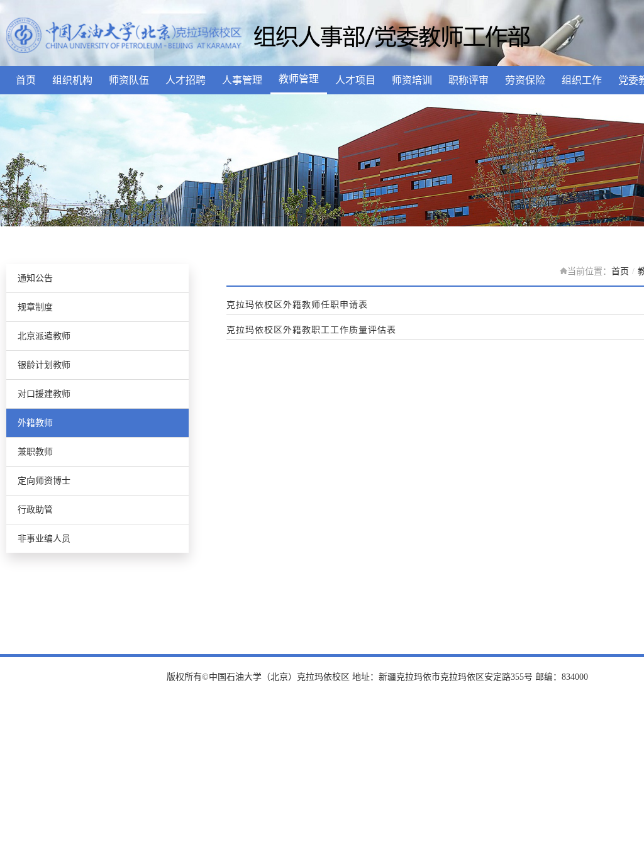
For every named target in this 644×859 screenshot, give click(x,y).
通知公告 (35, 278)
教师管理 (299, 79)
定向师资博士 (44, 480)
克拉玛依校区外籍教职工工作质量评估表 (311, 330)
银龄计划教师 (44, 365)
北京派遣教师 (44, 336)
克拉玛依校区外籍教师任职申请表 (297, 305)
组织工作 (582, 80)
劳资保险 (525, 80)
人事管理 (242, 80)
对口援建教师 (44, 394)
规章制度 (35, 307)
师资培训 (412, 80)
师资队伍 (129, 80)
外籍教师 (35, 423)
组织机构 (72, 80)
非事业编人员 (44, 538)
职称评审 (468, 80)
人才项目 (355, 80)
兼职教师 (35, 452)
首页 (26, 80)
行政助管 (35, 509)
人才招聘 (185, 80)
